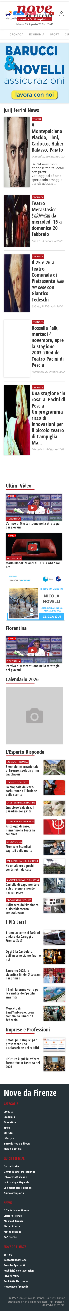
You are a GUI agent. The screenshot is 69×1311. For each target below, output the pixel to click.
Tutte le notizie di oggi (17, 1143)
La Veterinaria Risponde (17, 1187)
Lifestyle (9, 1138)
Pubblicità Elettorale (16, 1281)
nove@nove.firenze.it (16, 1286)
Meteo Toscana (12, 1231)
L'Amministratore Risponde (19, 1172)
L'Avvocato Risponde (15, 1177)
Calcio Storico (11, 1166)
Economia (36, 34)
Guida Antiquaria (14, 1193)
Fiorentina (10, 1122)
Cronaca (16, 34)
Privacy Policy (11, 1276)
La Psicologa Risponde (16, 1182)
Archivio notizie (12, 1149)
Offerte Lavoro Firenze (16, 1210)
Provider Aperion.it (14, 1265)
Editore (8, 1254)
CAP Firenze (10, 1237)
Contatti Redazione (15, 1260)
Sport (54, 34)
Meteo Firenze (12, 1226)
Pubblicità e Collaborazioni (19, 1270)
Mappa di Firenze (13, 1221)
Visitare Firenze (13, 1215)
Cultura (8, 1133)
